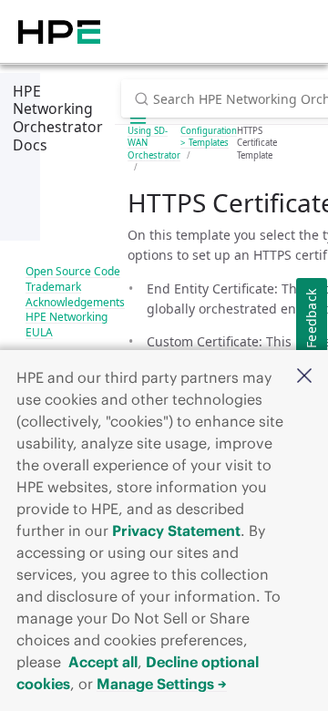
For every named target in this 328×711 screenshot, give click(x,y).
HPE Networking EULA (67, 324)
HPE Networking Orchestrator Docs (58, 118)
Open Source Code (73, 271)
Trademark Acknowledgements (75, 294)
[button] (304, 377)
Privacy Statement (176, 530)
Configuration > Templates (208, 137)
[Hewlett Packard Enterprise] (59, 31)
